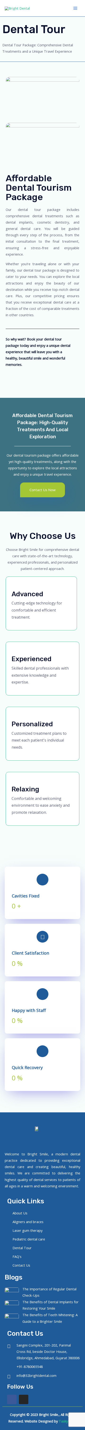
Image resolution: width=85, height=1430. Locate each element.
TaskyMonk (68, 1421)
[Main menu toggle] (75, 8)
